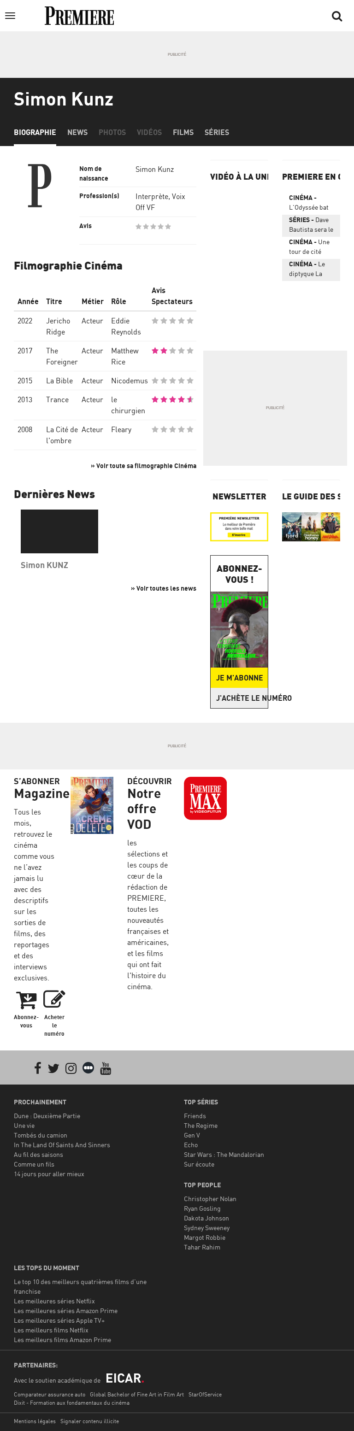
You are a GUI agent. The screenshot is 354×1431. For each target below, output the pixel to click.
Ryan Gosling (202, 1208)
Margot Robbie (204, 1237)
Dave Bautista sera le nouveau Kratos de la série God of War (311, 226)
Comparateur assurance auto (49, 1394)
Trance (57, 399)
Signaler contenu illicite (89, 1421)
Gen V (192, 1135)
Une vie (24, 1125)
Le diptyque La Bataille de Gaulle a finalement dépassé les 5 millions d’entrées (308, 270)
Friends (195, 1116)
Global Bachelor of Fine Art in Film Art (137, 1394)
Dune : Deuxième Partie (47, 1116)
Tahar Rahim (202, 1247)
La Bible (59, 380)
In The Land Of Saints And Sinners (62, 1145)
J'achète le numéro (242, 698)
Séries (217, 132)
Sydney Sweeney (207, 1228)
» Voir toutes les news (163, 588)
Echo (191, 1145)
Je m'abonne (239, 677)
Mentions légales (35, 1421)
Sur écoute (199, 1164)
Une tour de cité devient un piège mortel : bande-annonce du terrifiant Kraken (311, 248)
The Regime (201, 1125)
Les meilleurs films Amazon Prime (62, 1339)
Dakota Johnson (206, 1218)
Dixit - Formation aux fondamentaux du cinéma (72, 1402)
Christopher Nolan (210, 1198)
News (77, 132)
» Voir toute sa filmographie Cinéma (143, 465)
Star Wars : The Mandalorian (224, 1154)
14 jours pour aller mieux (49, 1174)
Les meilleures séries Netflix (54, 1301)
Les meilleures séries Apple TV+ (59, 1320)
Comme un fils (34, 1164)
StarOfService (205, 1394)
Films (183, 132)
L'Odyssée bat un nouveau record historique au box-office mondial (309, 204)
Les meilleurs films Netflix (51, 1330)
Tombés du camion (40, 1135)
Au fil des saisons (38, 1154)
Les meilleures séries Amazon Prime (66, 1310)
